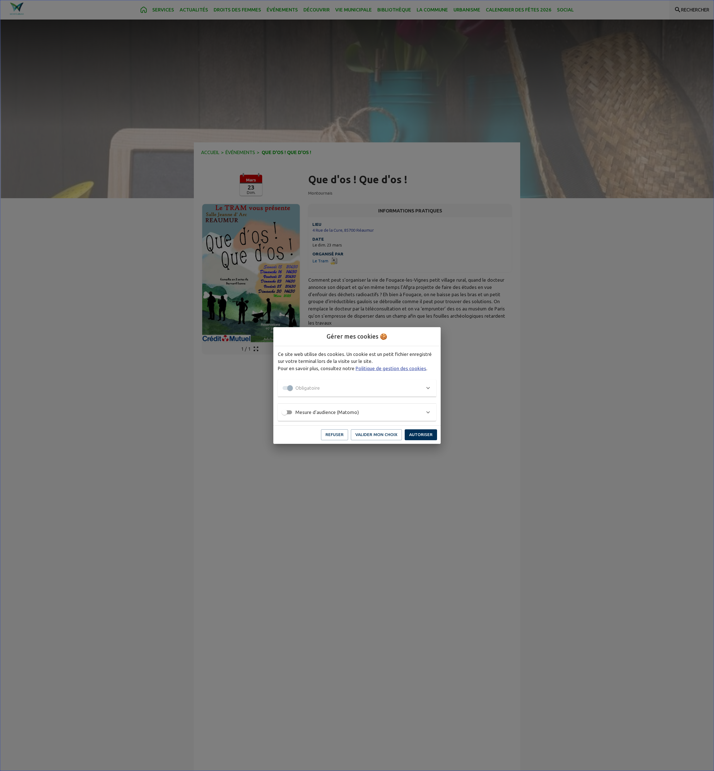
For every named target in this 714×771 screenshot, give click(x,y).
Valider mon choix (376, 434)
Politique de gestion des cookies (391, 368)
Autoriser (421, 434)
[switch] (284, 412)
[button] (357, 388)
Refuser (334, 434)
